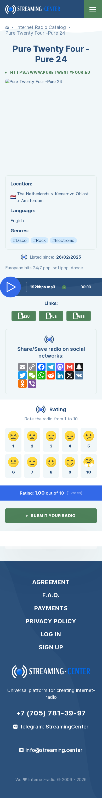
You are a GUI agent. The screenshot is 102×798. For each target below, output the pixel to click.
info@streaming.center (54, 750)
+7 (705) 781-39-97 (51, 713)
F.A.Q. (51, 595)
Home (7, 27)
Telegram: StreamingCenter (54, 727)
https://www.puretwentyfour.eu (50, 72)
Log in (51, 634)
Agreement (51, 582)
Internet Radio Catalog (41, 27)
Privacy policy (51, 621)
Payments (50, 608)
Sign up (51, 647)
